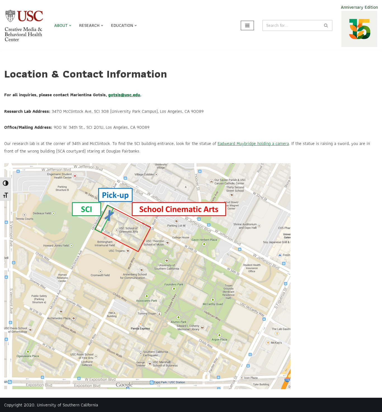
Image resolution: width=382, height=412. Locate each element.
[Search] (326, 25)
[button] (70, 25)
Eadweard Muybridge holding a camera (253, 143)
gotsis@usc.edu (124, 94)
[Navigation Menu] (247, 25)
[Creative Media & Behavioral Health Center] (24, 25)
